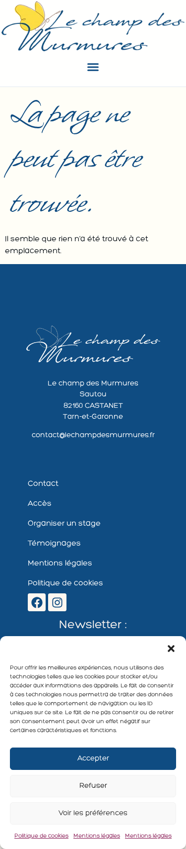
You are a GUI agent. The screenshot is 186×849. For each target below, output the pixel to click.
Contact (43, 484)
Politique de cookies (41, 836)
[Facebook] (37, 602)
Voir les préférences (93, 813)
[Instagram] (57, 602)
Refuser (93, 786)
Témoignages (54, 544)
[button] (171, 649)
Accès (40, 504)
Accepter (93, 758)
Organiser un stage (64, 524)
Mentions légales (96, 836)
